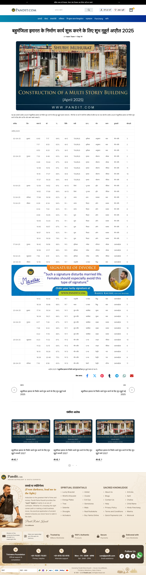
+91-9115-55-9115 (61, 556)
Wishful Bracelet (69, 496)
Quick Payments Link (113, 515)
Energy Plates (68, 500)
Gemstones (89, 504)
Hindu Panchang (133, 507)
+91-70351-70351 (38, 556)
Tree (64, 504)
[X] (127, 556)
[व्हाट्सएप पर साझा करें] (124, 375)
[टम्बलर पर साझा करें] (109, 375)
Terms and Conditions (114, 511)
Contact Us (109, 500)
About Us (109, 492)
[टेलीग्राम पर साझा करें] (117, 375)
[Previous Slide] (28, 2)
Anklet (87, 492)
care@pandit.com (107, 556)
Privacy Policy (111, 507)
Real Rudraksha (90, 511)
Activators (67, 515)
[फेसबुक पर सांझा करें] (87, 375)
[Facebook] (121, 556)
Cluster (87, 496)
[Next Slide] (118, 2)
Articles (130, 492)
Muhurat (130, 515)
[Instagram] (133, 556)
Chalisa (130, 500)
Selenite (66, 507)
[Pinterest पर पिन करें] (102, 375)
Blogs (107, 496)
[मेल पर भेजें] (132, 375)
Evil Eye (87, 500)
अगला (124, 385)
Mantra (130, 511)
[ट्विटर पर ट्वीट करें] (95, 375)
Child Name (131, 504)
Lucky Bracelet (69, 492)
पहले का (21, 385)
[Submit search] (89, 10)
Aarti (129, 496)
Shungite (66, 511)
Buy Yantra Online (91, 515)
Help (107, 504)
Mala (86, 507)
